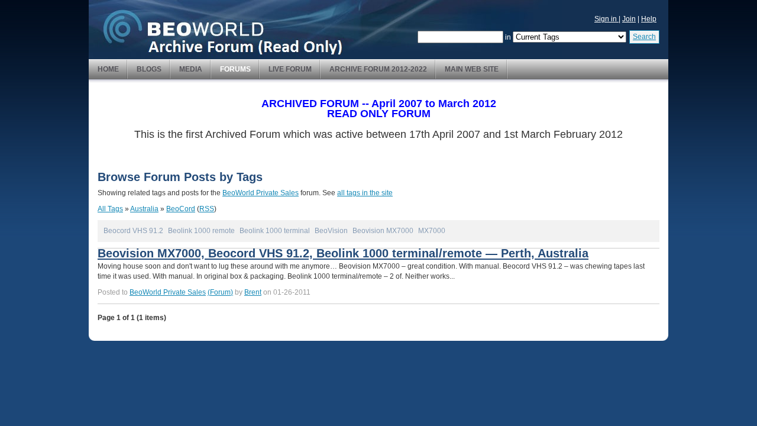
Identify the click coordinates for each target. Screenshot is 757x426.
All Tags (110, 208)
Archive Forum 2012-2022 (378, 69)
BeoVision (331, 230)
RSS (206, 208)
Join (629, 18)
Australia (144, 208)
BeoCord (180, 208)
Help (648, 18)
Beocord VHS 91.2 (133, 230)
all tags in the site (365, 192)
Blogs (149, 69)
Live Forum (290, 69)
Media (190, 69)
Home (108, 69)
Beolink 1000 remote (201, 230)
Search (644, 36)
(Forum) (220, 292)
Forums (235, 69)
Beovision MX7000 (382, 230)
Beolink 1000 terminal (275, 230)
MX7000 (431, 230)
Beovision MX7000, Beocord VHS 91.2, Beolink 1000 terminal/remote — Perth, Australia (343, 253)
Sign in (606, 18)
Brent (252, 292)
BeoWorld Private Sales (260, 192)
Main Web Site (472, 69)
